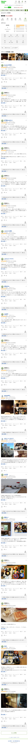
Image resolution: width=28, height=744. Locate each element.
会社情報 (10, 741)
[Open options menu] (26, 65)
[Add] (25, 13)
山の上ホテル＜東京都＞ (6, 12)
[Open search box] (2, 47)
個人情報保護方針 (16, 741)
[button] (4, 56)
